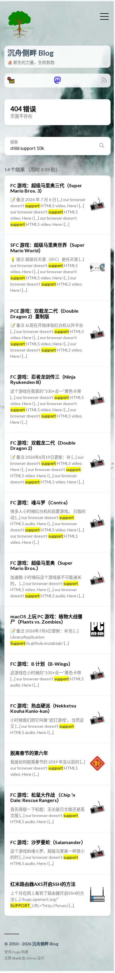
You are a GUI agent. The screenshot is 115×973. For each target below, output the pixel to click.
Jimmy (31, 958)
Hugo (16, 952)
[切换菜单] (104, 15)
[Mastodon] (57, 81)
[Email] (10, 81)
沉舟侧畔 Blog (30, 52)
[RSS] (104, 81)
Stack (16, 958)
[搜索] (102, 146)
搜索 (14, 142)
